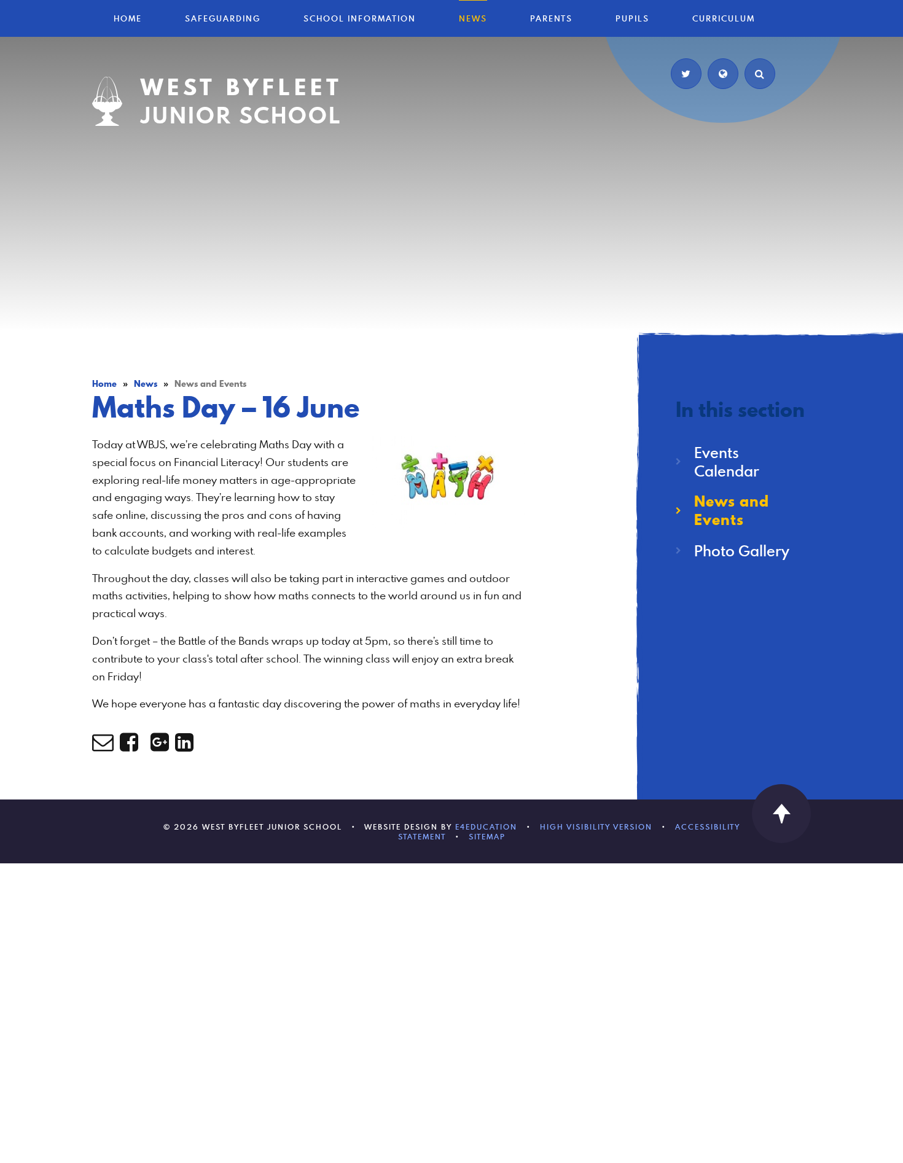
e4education (486, 826)
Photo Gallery (741, 550)
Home (104, 384)
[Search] (760, 73)
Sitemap (487, 836)
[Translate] (723, 73)
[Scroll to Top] (781, 813)
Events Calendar (726, 461)
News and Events (210, 384)
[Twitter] (686, 73)
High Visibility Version (596, 826)
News (145, 384)
